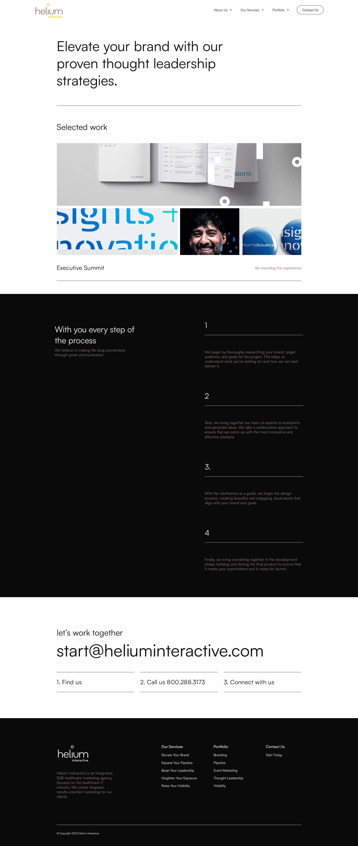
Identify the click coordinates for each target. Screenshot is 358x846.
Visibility (220, 786)
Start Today (274, 755)
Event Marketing (226, 770)
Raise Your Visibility (175, 786)
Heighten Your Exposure (179, 778)
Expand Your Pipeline (177, 763)
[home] (49, 10)
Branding (220, 755)
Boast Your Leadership (177, 770)
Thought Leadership (228, 778)
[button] (223, 10)
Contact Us (310, 10)
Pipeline (220, 763)
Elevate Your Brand (175, 755)
